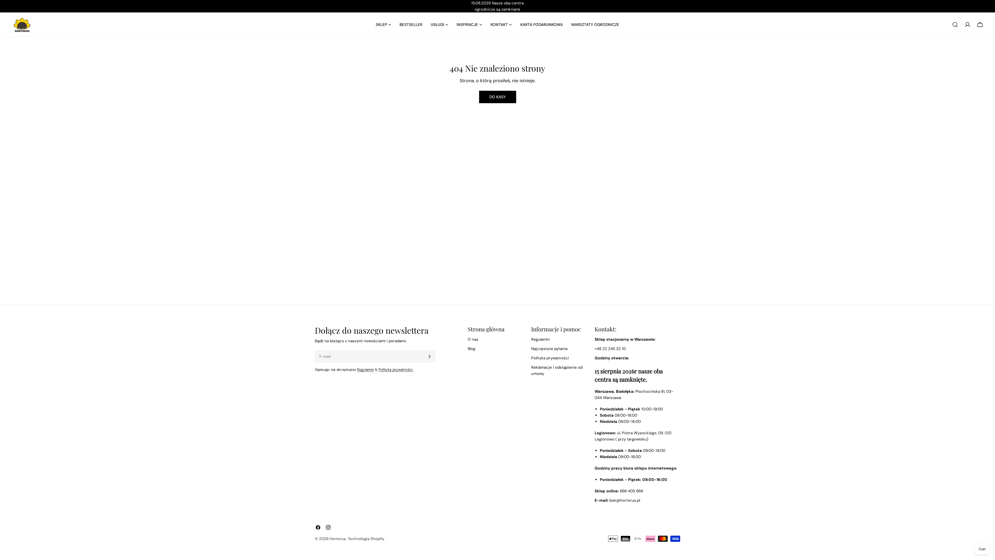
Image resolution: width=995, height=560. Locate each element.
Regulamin (365, 369)
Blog (471, 348)
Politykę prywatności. (396, 369)
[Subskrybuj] (429, 356)
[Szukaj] (955, 24)
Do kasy (497, 97)
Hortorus (338, 538)
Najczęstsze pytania (549, 348)
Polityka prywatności (550, 358)
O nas (473, 339)
